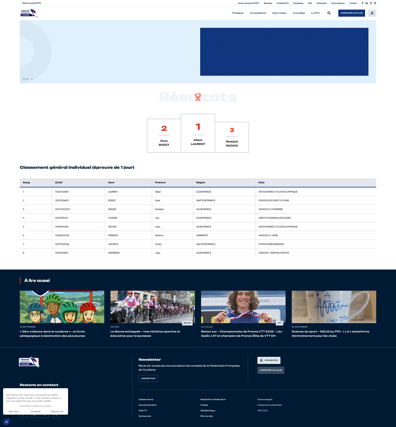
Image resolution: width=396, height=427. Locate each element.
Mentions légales (264, 399)
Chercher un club (352, 13)
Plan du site (206, 416)
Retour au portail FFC (32, 3)
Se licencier (322, 3)
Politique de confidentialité (269, 405)
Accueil (26, 79)
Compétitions (258, 13)
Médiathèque (207, 410)
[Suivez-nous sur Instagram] (371, 3)
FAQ (310, 3)
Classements (146, 399)
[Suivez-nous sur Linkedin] (367, 3)
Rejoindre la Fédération (213, 399)
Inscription (148, 378)
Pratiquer (238, 13)
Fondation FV (283, 3)
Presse (204, 405)
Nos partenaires (147, 405)
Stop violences (338, 3)
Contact (353, 3)
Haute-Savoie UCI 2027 (248, 3)
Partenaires (298, 3)
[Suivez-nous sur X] (375, 3)
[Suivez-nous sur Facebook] (362, 3)
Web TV (143, 410)
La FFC (315, 13)
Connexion (271, 360)
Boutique (268, 3)
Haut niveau (279, 13)
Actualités (299, 13)
